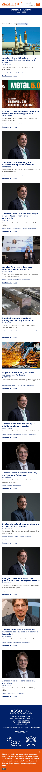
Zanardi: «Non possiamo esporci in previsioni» (18, 682)
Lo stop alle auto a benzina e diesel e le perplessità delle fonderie (20, 525)
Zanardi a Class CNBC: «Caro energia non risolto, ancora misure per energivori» (20, 215)
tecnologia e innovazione (25, 330)
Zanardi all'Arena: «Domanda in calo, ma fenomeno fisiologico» (19, 474)
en (22, 5)
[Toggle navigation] (38, 4)
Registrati (31, 5)
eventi (14, 123)
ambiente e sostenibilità (7, 330)
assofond (14, 72)
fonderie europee (32, 228)
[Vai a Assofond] (9, 4)
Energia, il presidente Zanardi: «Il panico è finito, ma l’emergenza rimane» (21, 579)
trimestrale (24, 434)
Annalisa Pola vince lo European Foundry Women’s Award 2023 (17, 268)
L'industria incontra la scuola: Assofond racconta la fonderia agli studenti (21, 112)
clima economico (21, 385)
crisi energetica (21, 175)
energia (4, 72)
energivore (29, 72)
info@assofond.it (21, 724)
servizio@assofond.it (32, 727)
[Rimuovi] (26, 24)
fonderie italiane (22, 72)
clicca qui (5, 763)
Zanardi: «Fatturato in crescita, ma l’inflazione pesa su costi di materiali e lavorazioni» (20, 631)
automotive (28, 536)
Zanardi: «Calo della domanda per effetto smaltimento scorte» (18, 425)
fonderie (9, 72)
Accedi (28, 3)
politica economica (16, 228)
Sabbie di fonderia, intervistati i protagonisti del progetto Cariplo (18, 319)
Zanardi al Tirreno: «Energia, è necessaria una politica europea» (18, 163)
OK (4, 769)
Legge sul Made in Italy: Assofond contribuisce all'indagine (18, 373)
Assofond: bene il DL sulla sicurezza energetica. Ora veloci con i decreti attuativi (19, 60)
